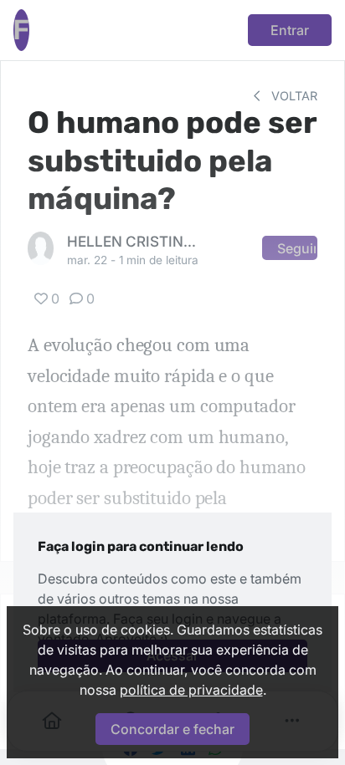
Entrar (289, 30)
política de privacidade (191, 689)
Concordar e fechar (172, 729)
